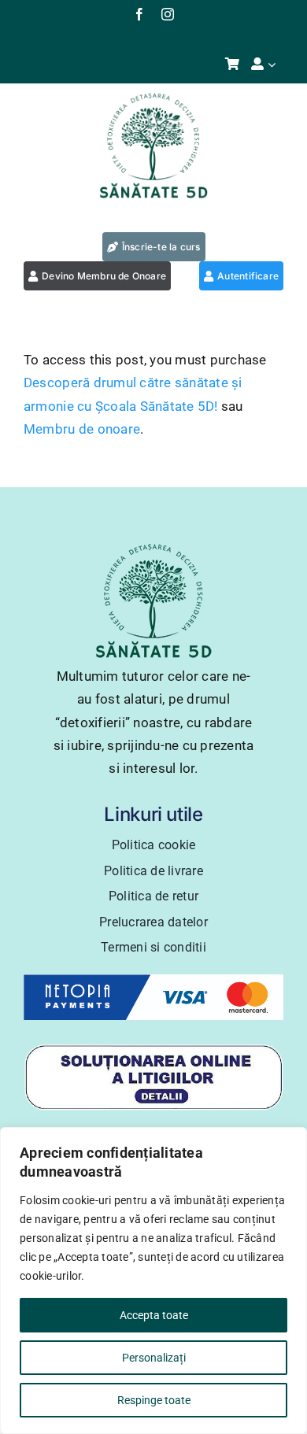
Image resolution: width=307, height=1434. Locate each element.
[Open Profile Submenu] (275, 65)
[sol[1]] (153, 1050)
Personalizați (154, 1357)
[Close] (290, 1140)
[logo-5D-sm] (153, 97)
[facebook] (139, 14)
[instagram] (167, 14)
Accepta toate (154, 1315)
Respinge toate (153, 1400)
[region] (153, 1280)
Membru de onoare (82, 429)
